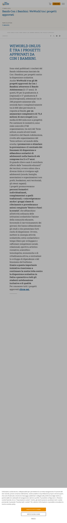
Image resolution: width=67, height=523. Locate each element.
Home (8, 32)
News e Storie (14, 32)
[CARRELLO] (50, 4)
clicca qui (24, 289)
